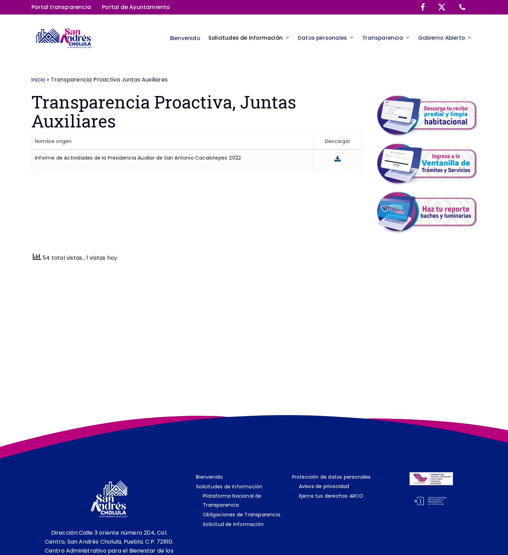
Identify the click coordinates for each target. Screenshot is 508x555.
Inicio (38, 80)
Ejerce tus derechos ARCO (331, 495)
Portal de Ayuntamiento (136, 7)
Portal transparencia (61, 7)
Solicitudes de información (229, 486)
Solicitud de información (233, 524)
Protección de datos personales (331, 476)
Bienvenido (209, 476)
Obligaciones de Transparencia (241, 514)
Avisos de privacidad (324, 486)
